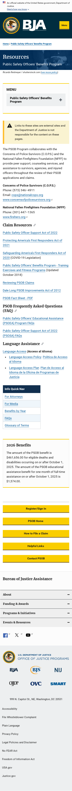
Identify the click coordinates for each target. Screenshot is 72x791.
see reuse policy (49, 72)
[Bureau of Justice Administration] (14, 672)
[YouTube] (29, 636)
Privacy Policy (10, 734)
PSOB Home (36, 521)
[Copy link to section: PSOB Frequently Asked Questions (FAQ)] (15, 310)
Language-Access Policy (25, 357)
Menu (64, 25)
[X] (18, 636)
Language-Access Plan (24, 368)
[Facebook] (6, 636)
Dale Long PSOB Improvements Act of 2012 (32, 290)
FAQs (8, 418)
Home (6, 43)
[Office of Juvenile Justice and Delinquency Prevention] (13, 687)
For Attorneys (14, 396)
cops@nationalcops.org (27, 195)
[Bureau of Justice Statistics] (36, 674)
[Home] (34, 25)
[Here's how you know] (36, 6)
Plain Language (11, 725)
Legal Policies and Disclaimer (19, 742)
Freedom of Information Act (18, 759)
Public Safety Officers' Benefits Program (31, 43)
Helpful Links (36, 546)
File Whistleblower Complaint (19, 717)
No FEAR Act (9, 750)
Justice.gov (9, 776)
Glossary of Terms (17, 425)
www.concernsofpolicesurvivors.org (27, 199)
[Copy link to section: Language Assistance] (42, 343)
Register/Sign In (36, 508)
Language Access (14, 351)
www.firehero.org (14, 217)
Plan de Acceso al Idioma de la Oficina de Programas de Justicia (36, 372)
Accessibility (9, 708)
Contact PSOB (36, 558)
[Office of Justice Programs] (11, 25)
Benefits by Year (15, 411)
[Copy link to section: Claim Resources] (34, 225)
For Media (11, 404)
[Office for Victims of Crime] (36, 686)
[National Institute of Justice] (58, 672)
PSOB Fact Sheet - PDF (18, 298)
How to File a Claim (36, 533)
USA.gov (7, 767)
